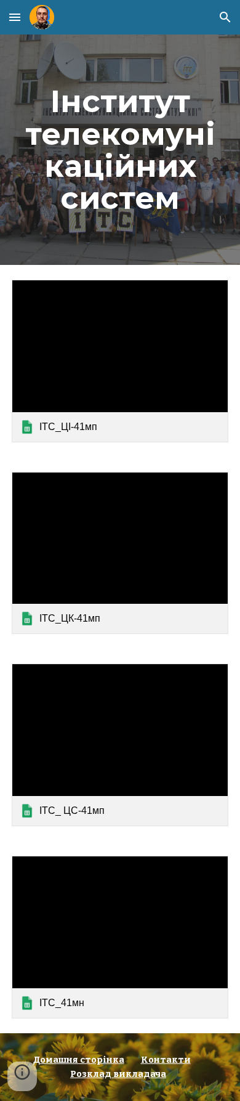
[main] (120, 149)
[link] (120, 361)
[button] (15, 17)
